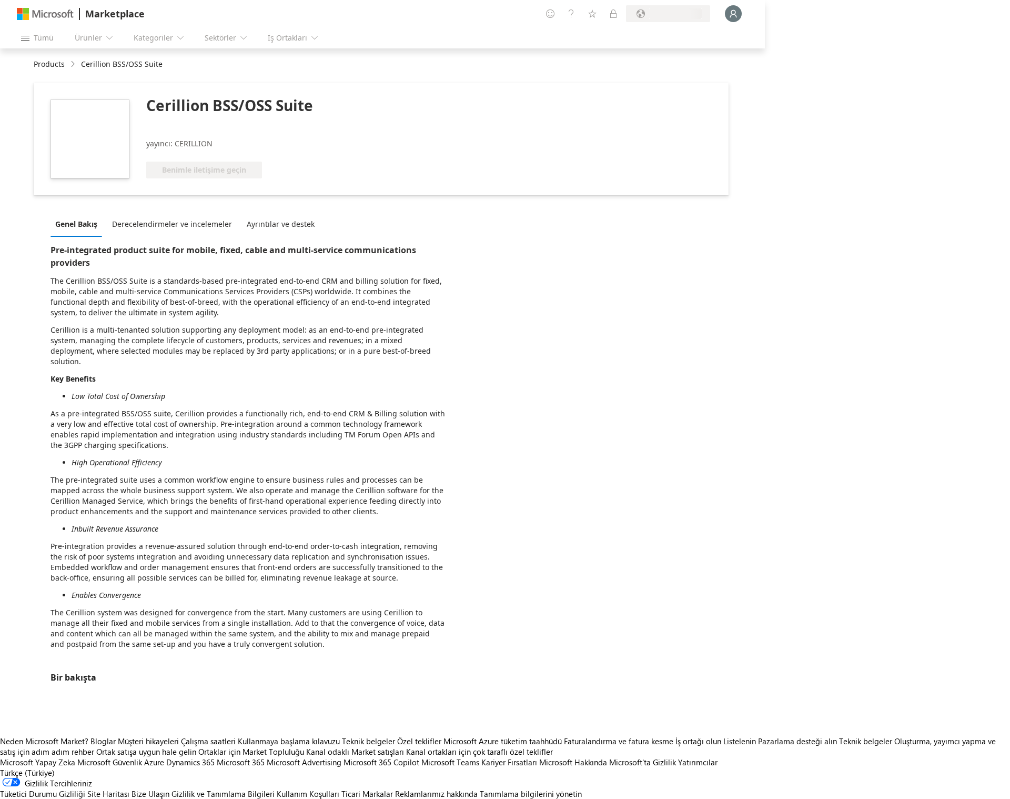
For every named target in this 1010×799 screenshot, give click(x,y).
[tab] (78, 223)
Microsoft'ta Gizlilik (642, 762)
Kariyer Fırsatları (509, 762)
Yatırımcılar (698, 762)
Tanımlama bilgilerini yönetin (531, 793)
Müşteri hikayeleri (148, 741)
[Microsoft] (45, 14)
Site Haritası (108, 793)
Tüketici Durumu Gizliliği (42, 793)
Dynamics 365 (190, 762)
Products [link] (49, 64)
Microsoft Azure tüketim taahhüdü (503, 741)
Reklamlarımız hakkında (436, 793)
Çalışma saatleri (208, 741)
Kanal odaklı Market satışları (355, 751)
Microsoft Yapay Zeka (37, 762)
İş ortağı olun (698, 741)
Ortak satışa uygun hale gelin (146, 751)
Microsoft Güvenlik (109, 762)
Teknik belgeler (368, 741)
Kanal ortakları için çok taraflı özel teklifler (479, 751)
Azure (154, 762)
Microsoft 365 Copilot (381, 762)
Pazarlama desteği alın (797, 741)
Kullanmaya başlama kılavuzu (289, 741)
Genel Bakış (76, 224)
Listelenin (739, 741)
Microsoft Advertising (304, 762)
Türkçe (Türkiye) (27, 772)
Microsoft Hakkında (573, 762)
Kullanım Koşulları (308, 793)
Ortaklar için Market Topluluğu (251, 751)
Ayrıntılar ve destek (281, 224)
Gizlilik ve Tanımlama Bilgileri (223, 793)
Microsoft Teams (450, 762)
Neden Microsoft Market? (44, 741)
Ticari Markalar (367, 793)
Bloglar (103, 741)
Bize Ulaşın (150, 793)
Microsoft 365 (241, 762)
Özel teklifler (419, 741)
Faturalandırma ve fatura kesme (618, 741)
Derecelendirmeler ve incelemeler (172, 224)
